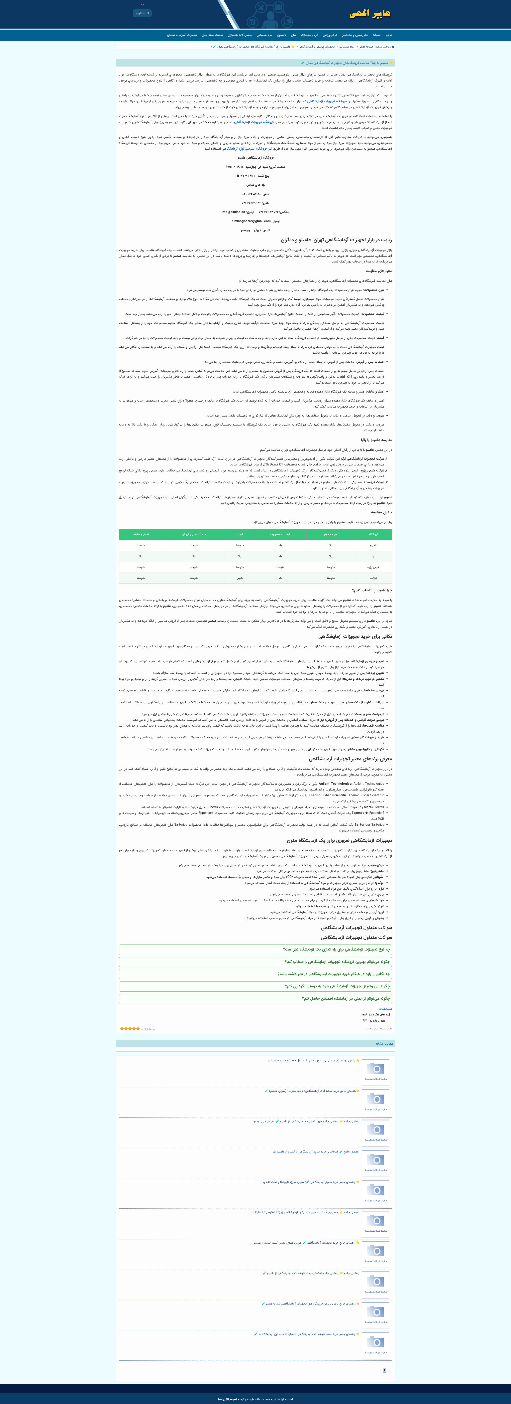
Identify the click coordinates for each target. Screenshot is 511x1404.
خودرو (389, 35)
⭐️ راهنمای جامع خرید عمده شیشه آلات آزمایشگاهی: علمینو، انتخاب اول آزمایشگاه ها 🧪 (306, 1334)
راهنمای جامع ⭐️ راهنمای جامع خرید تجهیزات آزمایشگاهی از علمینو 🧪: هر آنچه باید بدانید (305, 1121)
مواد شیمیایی (264, 35)
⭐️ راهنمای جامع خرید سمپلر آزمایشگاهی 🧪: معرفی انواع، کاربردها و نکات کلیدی (311, 1182)
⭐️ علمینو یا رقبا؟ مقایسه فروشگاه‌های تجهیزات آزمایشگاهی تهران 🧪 (253, 47)
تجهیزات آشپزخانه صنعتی (182, 35)
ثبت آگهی (142, 13)
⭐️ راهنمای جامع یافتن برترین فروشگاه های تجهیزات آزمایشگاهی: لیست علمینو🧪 (310, 1304)
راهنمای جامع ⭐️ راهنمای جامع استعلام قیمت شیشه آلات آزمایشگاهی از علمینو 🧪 (311, 1273)
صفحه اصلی (366, 47)
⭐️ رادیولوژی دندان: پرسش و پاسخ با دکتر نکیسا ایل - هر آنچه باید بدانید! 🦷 (313, 1060)
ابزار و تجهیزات (309, 35)
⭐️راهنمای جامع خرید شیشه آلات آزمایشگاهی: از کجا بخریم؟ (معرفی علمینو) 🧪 (312, 1091)
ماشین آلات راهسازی (240, 35)
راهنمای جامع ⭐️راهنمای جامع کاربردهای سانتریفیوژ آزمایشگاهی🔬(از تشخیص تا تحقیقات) (305, 1212)
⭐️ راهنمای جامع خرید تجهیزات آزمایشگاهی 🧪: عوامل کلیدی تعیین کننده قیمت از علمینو (306, 1243)
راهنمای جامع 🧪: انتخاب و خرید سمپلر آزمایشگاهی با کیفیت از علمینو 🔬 (316, 1151)
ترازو (293, 35)
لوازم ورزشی (330, 35)
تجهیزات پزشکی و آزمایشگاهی (317, 47)
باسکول (281, 35)
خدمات (376, 35)
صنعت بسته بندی (212, 35)
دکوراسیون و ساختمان (355, 35)
